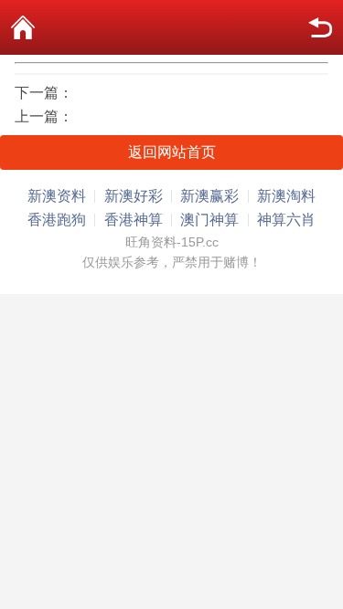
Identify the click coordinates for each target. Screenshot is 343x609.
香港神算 (133, 219)
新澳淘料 (286, 196)
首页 (23, 27)
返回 (320, 27)
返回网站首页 (172, 152)
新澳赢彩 (209, 196)
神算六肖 (286, 219)
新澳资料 (56, 196)
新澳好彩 (133, 196)
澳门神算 (209, 219)
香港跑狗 (56, 219)
